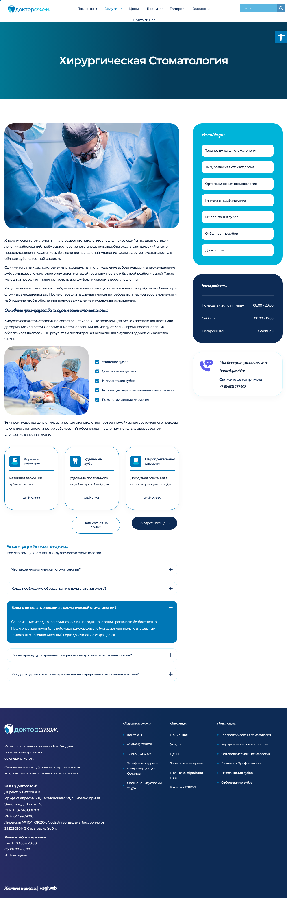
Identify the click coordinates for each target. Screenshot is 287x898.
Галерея (177, 9)
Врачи (152, 9)
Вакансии (201, 9)
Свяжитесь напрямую (240, 379)
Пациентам (87, 9)
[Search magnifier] (281, 8)
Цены (134, 9)
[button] (281, 37)
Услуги (111, 9)
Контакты (141, 20)
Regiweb (48, 888)
